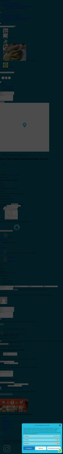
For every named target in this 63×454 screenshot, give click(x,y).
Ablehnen (40, 448)
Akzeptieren (29, 448)
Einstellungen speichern (54, 448)
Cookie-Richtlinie (39, 451)
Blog (44, 451)
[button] (60, 425)
